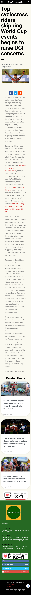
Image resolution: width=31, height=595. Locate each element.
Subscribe (25, 571)
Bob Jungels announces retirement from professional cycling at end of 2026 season (14, 478)
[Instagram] (11, 590)
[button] (11, 93)
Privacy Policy (10, 584)
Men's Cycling (6, 528)
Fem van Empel (11, 187)
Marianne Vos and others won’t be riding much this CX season (14, 209)
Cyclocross (7, 67)
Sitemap (9, 586)
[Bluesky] (23, 590)
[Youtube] (19, 590)
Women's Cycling (7, 544)
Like (27, 561)
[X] (15, 590)
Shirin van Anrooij (17, 204)
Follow (26, 564)
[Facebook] (7, 590)
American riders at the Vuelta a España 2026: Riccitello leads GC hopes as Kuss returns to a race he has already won (15, 539)
